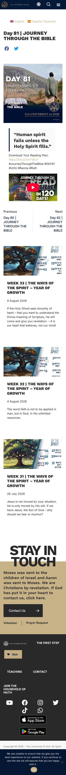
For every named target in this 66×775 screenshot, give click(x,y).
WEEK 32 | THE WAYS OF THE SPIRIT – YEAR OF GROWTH (30, 389)
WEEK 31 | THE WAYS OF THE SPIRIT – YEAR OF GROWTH (30, 481)
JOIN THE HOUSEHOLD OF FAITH (15, 689)
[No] (62, 761)
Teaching (14, 671)
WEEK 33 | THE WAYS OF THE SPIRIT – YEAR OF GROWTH (30, 288)
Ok (34, 769)
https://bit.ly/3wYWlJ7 (23, 159)
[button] (58, 4)
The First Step (48, 643)
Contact (40, 671)
